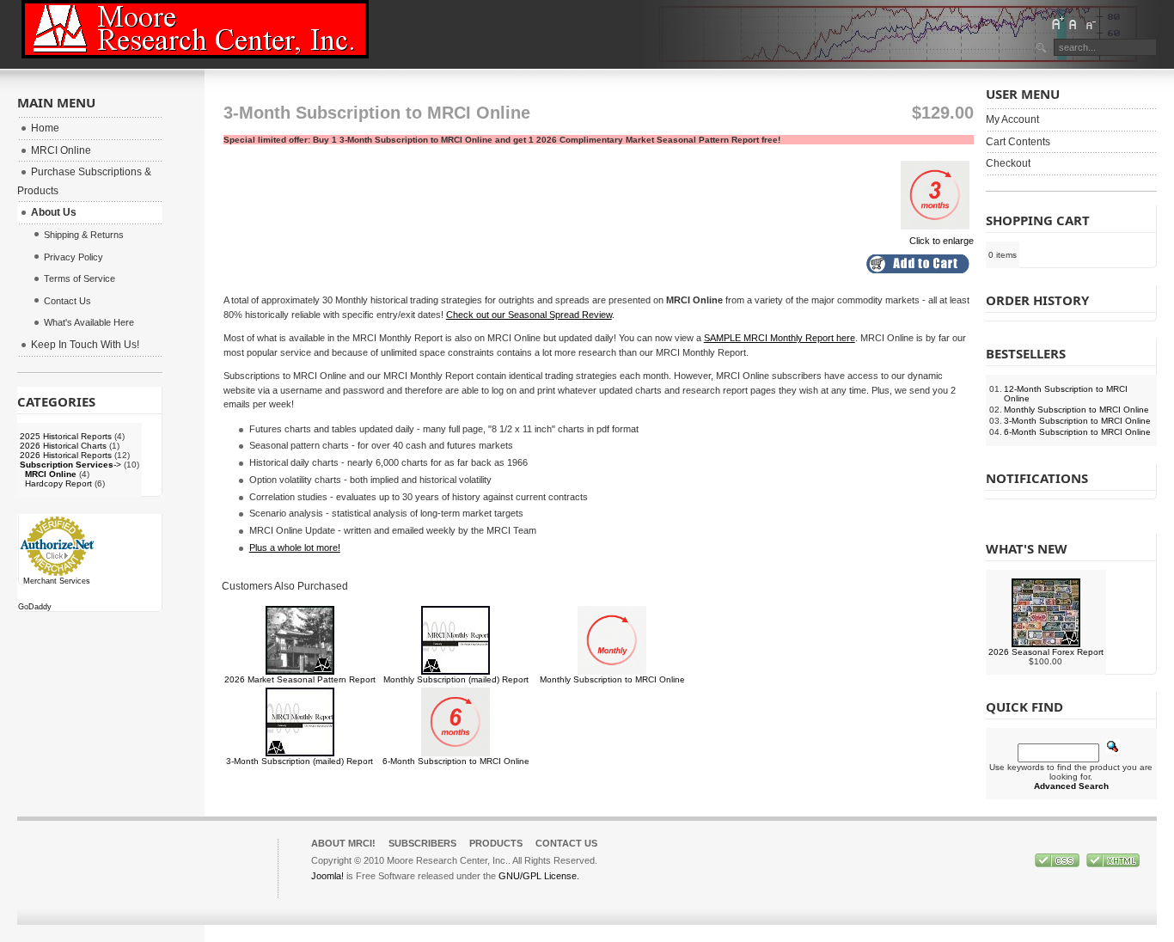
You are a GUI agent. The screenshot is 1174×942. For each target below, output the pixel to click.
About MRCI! (343, 843)
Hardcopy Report (58, 483)
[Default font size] (1073, 23)
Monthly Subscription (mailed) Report (456, 679)
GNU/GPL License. (538, 876)
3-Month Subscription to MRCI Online (1077, 420)
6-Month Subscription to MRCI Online (455, 761)
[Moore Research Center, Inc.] (195, 29)
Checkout (1008, 163)
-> (70, 464)
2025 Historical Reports (66, 436)
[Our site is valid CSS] (1058, 864)
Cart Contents (1018, 142)
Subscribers (422, 843)
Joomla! (327, 876)
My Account (1012, 119)
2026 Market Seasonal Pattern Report (300, 679)
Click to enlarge (941, 241)
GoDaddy (35, 607)
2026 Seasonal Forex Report (1046, 652)
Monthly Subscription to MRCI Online (612, 679)
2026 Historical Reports (66, 455)
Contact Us (566, 843)
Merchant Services (56, 581)
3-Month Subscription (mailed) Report (299, 761)
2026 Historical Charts (63, 445)
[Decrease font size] (1090, 23)
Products (496, 843)
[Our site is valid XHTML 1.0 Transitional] (1113, 864)
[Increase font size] (1057, 23)
